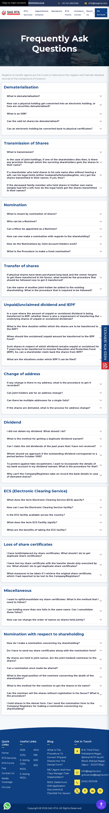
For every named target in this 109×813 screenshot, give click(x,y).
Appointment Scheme (41, 13)
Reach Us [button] (89, 13)
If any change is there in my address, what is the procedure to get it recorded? (49, 384)
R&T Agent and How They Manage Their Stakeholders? (59, 773)
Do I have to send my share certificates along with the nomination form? (51, 650)
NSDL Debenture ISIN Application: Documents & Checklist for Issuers (58, 788)
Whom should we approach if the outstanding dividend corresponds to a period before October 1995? (52, 455)
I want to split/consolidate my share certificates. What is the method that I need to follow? (52, 600)
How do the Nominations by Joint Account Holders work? (42, 244)
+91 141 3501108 (69, 3)
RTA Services (28, 13)
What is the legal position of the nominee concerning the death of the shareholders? (50, 677)
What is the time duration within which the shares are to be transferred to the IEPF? (52, 327)
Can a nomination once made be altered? (32, 668)
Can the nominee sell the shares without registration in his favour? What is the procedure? (53, 694)
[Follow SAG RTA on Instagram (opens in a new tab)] (100, 791)
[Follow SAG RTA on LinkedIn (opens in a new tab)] (93, 791)
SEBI (22, 750)
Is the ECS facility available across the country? (36, 515)
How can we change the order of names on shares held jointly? (46, 619)
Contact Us (8, 773)
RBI (35, 755)
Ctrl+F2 (101, 807)
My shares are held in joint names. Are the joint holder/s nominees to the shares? (52, 659)
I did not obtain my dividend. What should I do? (36, 431)
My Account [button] (101, 13)
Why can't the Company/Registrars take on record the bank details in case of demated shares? (52, 475)
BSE (35, 765)
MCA (36, 750)
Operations (56, 11)
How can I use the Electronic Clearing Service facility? (40, 507)
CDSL (23, 755)
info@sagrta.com (97, 3)
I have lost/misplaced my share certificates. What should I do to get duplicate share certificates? (48, 554)
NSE (35, 760)
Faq (4, 768)
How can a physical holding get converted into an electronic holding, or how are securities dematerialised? (51, 105)
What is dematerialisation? (23, 96)
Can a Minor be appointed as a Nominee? (32, 229)
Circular (6, 787)
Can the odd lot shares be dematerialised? (33, 121)
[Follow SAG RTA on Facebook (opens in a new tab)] (85, 791)
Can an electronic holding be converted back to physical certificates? (49, 128)
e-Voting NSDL (25, 776)
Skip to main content (14, 3)
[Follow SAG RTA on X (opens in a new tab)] (77, 791)
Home (5, 753)
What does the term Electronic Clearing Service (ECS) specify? (45, 500)
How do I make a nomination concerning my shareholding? (43, 643)
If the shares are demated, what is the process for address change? (48, 408)
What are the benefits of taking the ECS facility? (36, 530)
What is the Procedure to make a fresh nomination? (39, 251)
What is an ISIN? (17, 113)
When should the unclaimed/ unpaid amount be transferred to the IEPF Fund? (51, 337)
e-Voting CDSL (25, 762)
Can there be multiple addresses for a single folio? (38, 400)
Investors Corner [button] (79, 13)
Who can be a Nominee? (22, 221)
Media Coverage (7, 780)
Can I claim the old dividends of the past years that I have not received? (51, 446)
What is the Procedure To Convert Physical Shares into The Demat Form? (56, 757)
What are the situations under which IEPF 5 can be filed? (41, 359)
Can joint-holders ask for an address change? (35, 393)
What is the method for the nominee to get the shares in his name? (48, 685)
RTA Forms (68, 13)
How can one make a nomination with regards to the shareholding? (48, 236)
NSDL (23, 769)
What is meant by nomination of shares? (32, 214)
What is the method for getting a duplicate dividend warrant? (45, 438)
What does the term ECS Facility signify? (32, 522)
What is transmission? (20, 152)
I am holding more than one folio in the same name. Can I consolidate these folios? (50, 611)
